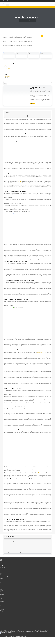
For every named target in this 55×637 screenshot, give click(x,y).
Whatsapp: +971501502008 (8, 633)
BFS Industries (20, 181)
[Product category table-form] (27, 72)
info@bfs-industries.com (42, 43)
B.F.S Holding (10, 636)
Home (21, 20)
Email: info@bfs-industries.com (9, 632)
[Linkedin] (41, 44)
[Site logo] (4, 3)
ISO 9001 (37, 472)
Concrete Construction (26, 20)
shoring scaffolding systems (40, 352)
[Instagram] (42, 44)
